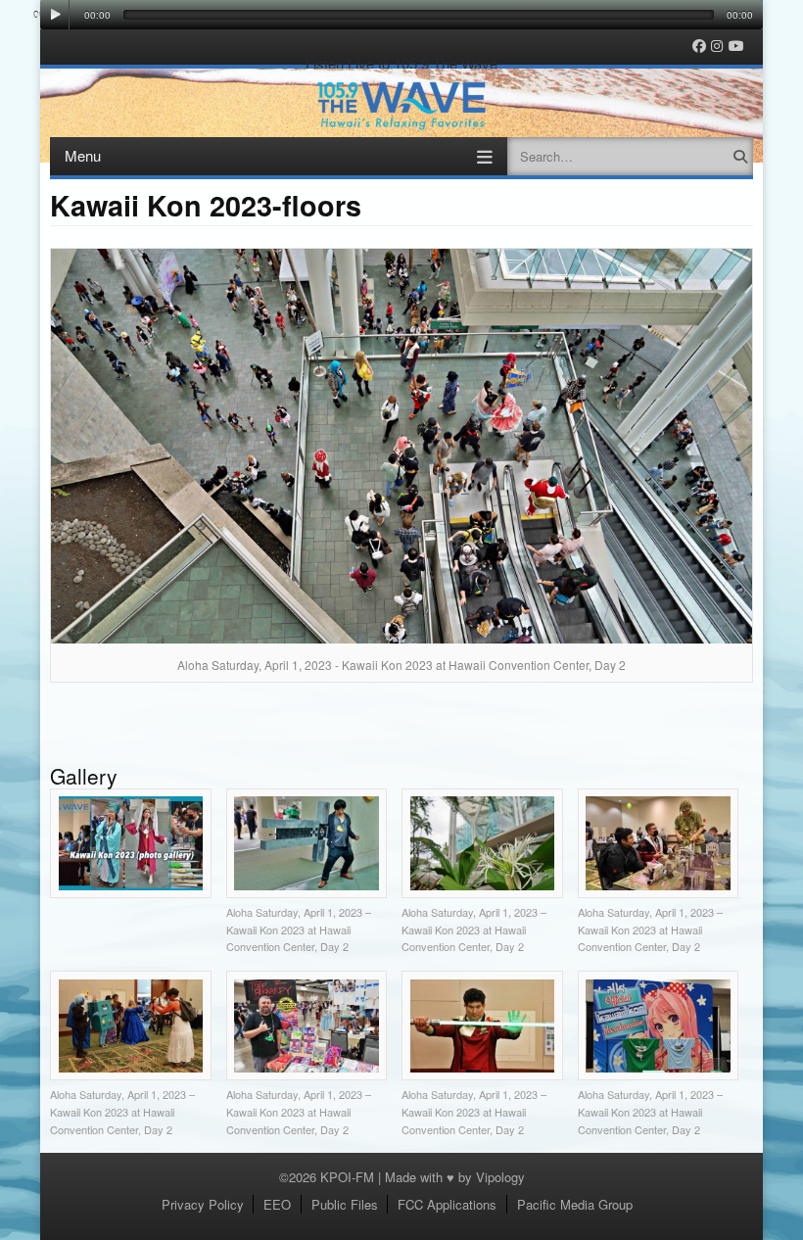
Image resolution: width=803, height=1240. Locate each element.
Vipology (500, 1177)
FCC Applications (447, 1204)
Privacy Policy (203, 1204)
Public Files (344, 1204)
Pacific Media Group (575, 1204)
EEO (277, 1204)
